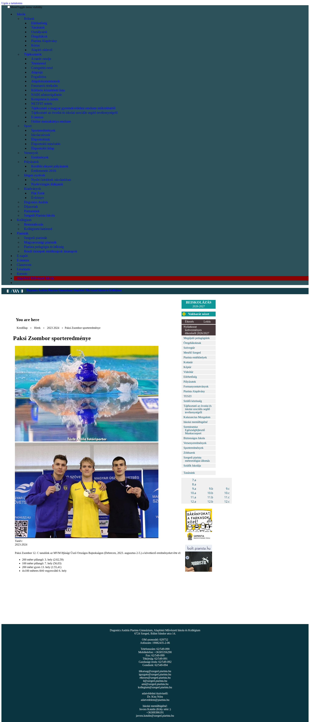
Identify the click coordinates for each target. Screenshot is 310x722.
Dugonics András (36, 202)
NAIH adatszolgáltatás (46, 95)
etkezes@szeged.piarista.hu (155, 677)
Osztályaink (39, 32)
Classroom (24, 265)
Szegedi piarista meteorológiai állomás (197, 459)
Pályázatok (31, 162)
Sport (28, 126)
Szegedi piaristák (35, 238)
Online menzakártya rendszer (51, 121)
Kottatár (188, 362)
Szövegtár (189, 347)
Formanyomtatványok (196, 386)
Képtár (187, 367)
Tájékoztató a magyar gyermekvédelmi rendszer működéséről (73, 108)
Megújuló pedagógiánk (197, 338)
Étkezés (189, 321)
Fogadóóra (38, 77)
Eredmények (40, 157)
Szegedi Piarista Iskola (39, 215)
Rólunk (29, 18)
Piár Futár (38, 193)
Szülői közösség (193, 401)
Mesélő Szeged (192, 352)
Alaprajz (37, 72)
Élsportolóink (40, 139)
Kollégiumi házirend (38, 229)
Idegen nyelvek (34, 175)
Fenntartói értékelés (44, 86)
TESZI (187, 396)
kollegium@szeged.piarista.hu (155, 687)
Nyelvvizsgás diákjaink (47, 184)
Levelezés (23, 269)
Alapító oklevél (41, 50)
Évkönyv (37, 197)
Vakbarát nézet (198, 314)
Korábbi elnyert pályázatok (49, 166)
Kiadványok (32, 189)
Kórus (35, 45)
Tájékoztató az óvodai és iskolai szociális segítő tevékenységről (74, 112)
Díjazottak (31, 206)
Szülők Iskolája (192, 465)
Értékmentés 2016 (43, 171)
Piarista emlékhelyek (195, 357)
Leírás (207, 321)
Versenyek (31, 153)
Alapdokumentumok (45, 81)
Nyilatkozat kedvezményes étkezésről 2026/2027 (196, 330)
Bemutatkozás (33, 224)
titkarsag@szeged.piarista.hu (155, 671)
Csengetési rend (42, 68)
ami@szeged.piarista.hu (155, 684)
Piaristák (23, 233)
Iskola (21, 14)
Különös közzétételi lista (48, 90)
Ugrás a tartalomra (11, 3)
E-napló (22, 256)
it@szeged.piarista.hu (155, 680)
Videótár (188, 371)
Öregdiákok (39, 36)
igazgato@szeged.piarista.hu (155, 674)
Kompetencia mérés (44, 99)
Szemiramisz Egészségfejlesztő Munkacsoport (194, 430)
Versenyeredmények (195, 443)
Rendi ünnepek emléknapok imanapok (50, 251)
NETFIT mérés (41, 103)
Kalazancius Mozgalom (197, 417)
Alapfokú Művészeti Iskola (35, 278)
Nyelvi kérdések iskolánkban (51, 180)
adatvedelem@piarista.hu (155, 699)
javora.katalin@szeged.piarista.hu (155, 715)
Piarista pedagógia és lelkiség (44, 247)
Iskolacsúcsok (40, 135)
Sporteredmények (43, 130)
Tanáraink (38, 27)
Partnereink (32, 211)
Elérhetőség (39, 23)
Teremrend (38, 63)
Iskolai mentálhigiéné (196, 422)
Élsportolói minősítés (45, 144)
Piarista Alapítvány (44, 41)
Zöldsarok (189, 452)
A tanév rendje (41, 59)
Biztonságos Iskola (194, 438)
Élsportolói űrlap (42, 148)
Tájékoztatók (33, 54)
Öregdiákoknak (192, 342)
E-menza (37, 117)
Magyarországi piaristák (40, 242)
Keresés (22, 274)
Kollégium (24, 220)
